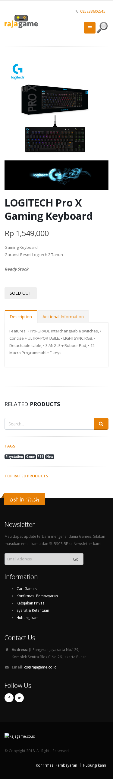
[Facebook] (9, 697)
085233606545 (92, 11)
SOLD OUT (21, 293)
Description (21, 316)
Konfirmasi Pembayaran (37, 595)
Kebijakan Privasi (31, 603)
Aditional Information (63, 316)
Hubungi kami (28, 617)
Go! (76, 559)
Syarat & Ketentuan (33, 610)
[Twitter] (19, 697)
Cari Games (27, 588)
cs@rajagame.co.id (40, 667)
